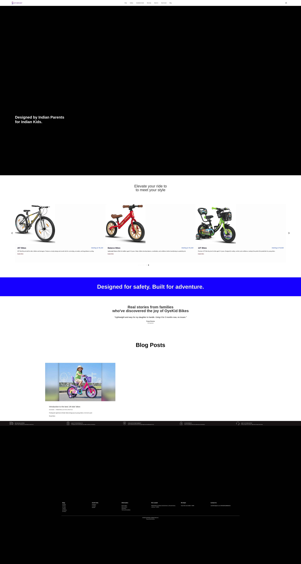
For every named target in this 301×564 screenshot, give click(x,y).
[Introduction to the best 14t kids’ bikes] (80, 401)
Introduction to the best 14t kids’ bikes (64, 407)
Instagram (94, 504)
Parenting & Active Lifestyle (64, 409)
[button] (12, 233)
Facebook (94, 506)
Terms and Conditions (126, 509)
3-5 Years (64, 505)
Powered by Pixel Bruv (150, 519)
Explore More (22, 253)
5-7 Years (64, 507)
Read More (52, 416)
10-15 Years (64, 510)
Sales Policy (124, 508)
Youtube (93, 507)
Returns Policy (124, 507)
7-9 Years (64, 508)
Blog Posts (150, 345)
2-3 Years (64, 504)
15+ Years (64, 511)
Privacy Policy (124, 505)
